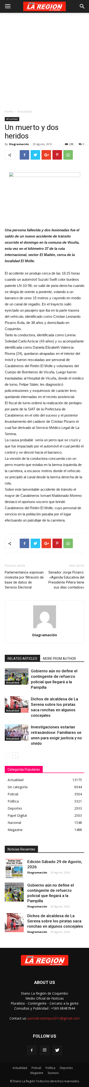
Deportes (66, 1068)
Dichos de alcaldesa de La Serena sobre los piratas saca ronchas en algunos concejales (55, 921)
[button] (82, 6)
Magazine (36, 1073)
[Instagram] (44, 1050)
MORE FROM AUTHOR (59, 658)
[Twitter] (57, 1050)
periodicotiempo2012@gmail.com (54, 1018)
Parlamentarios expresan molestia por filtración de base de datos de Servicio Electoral (24, 579)
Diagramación (19, 144)
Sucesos (53, 1073)
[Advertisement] (44, 59)
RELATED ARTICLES (22, 658)
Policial (36, 1068)
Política (50, 1068)
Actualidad (25, 111)
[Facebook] (32, 1050)
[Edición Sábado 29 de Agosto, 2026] (14, 868)
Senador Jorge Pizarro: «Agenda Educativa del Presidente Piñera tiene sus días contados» (66, 579)
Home (9, 111)
